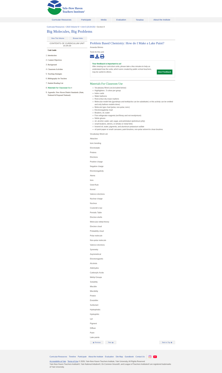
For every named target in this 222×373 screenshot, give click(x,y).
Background (52, 65)
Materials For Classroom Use (59, 88)
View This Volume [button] (57, 38)
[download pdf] (97, 56)
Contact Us (140, 357)
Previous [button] (97, 342)
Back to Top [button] (166, 342)
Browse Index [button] (78, 38)
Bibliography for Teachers (57, 78)
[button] (208, 369)
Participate (86, 20)
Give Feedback (164, 72)
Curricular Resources (61, 20)
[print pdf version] (102, 56)
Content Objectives (55, 60)
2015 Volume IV (72, 27)
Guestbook (129, 357)
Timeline (140, 20)
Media (103, 20)
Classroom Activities (55, 69)
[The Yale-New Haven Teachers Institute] (89, 7)
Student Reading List (55, 83)
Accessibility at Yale (58, 361)
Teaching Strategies (55, 74)
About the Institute (161, 20)
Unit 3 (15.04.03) (88, 27)
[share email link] (92, 56)
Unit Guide (52, 50)
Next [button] (110, 342)
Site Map (119, 357)
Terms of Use (73, 361)
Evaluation (121, 20)
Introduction (52, 55)
